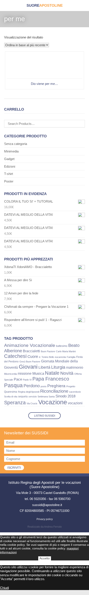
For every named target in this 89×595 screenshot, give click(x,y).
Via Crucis (32, 403)
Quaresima (10, 391)
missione (25, 373)
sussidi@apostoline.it (47, 505)
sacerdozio (75, 391)
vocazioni (75, 403)
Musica (38, 373)
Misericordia (10, 374)
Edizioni (9, 166)
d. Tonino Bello (46, 357)
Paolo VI (27, 379)
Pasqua (13, 385)
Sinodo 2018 (65, 396)
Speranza (15, 402)
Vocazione (52, 402)
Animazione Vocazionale (29, 345)
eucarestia (60, 357)
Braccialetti (31, 351)
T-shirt (8, 174)
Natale (52, 373)
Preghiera (56, 386)
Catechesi (15, 356)
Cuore (32, 356)
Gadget (9, 159)
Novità (66, 373)
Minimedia (11, 151)
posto (43, 386)
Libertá (44, 367)
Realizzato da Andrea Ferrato (44, 526)
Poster (8, 181)
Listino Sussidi (44, 415)
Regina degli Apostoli (28, 391)
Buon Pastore (48, 351)
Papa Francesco (50, 379)
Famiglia (71, 357)
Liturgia (58, 367)
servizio (33, 396)
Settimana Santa (46, 396)
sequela (23, 396)
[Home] (45, 5)
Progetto (70, 386)
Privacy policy (45, 519)
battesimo (61, 345)
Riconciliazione (54, 391)
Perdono (32, 385)
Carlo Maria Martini (66, 351)
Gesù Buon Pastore (29, 361)
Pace (18, 379)
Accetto (45, 558)
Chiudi (4, 588)
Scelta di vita (10, 396)
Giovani (28, 366)
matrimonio (74, 367)
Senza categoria (15, 144)
